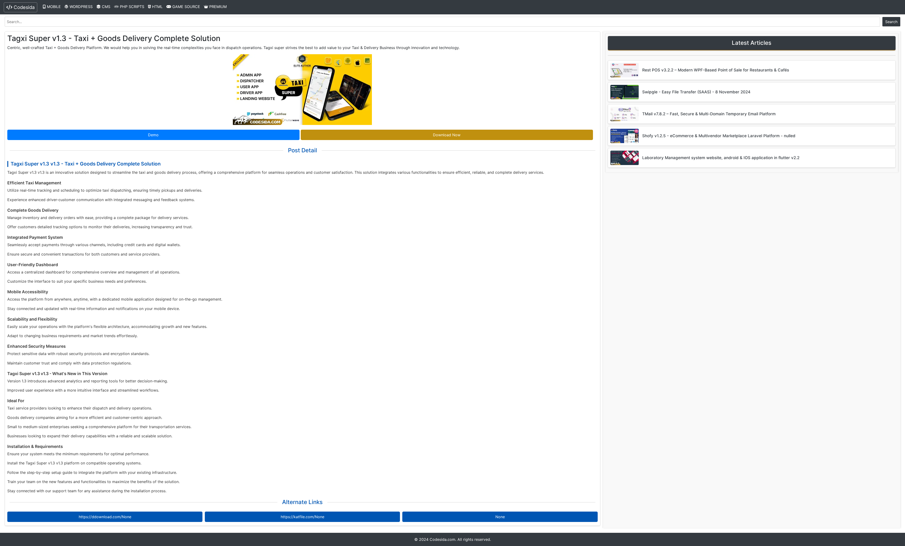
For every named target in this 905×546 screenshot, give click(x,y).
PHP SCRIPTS (131, 6)
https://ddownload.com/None (105, 516)
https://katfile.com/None (302, 516)
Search (891, 21)
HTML (157, 6)
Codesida (23, 7)
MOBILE (53, 6)
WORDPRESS (80, 6)
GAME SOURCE (185, 6)
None (500, 516)
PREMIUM (217, 6)
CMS (105, 6)
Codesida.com (442, 539)
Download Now (447, 134)
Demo (153, 134)
